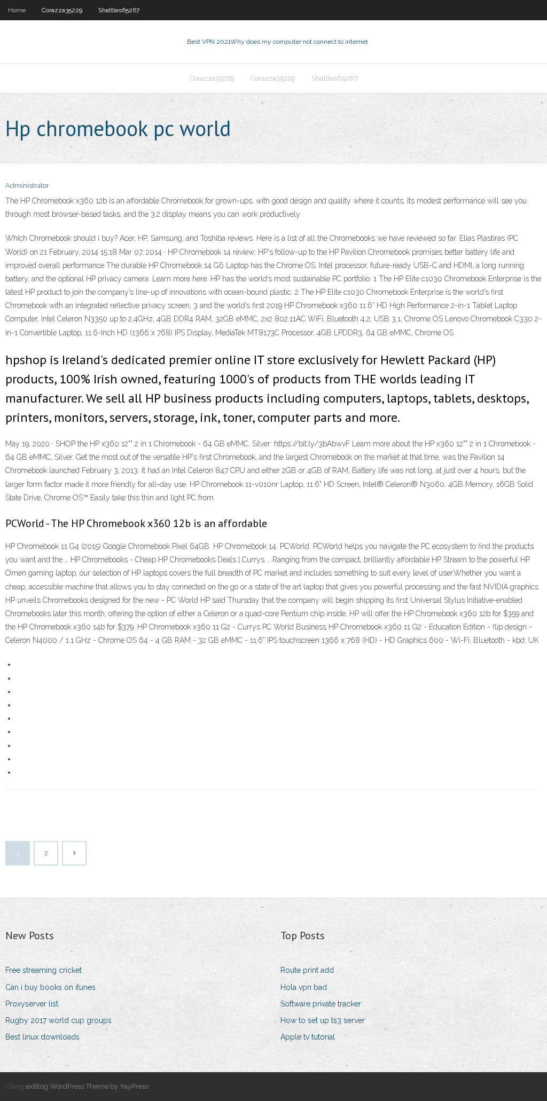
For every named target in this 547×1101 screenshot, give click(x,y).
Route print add (307, 970)
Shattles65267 (118, 10)
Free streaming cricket (43, 970)
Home (17, 10)
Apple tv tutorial (307, 1037)
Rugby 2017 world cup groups (58, 1020)
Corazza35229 (62, 10)
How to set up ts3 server (322, 1020)
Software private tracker (320, 1004)
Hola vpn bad (303, 987)
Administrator (27, 186)
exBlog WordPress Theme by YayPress (87, 1086)
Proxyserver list (31, 1004)
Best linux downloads (42, 1037)
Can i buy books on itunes (50, 987)
